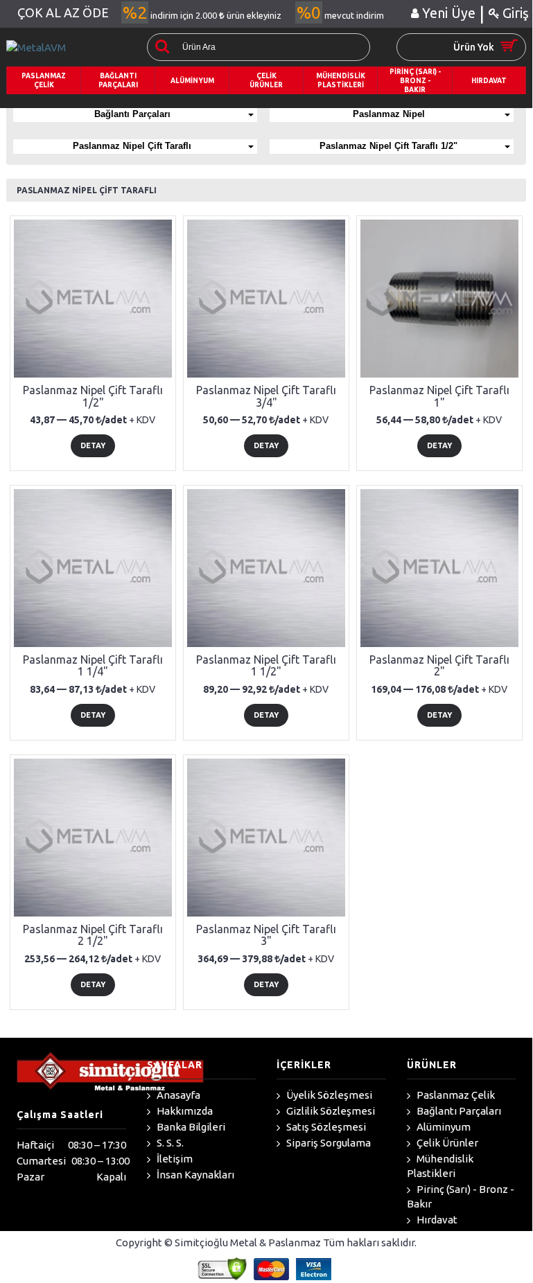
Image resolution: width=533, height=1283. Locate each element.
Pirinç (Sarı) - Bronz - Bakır (460, 1196)
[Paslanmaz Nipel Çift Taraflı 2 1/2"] (93, 838)
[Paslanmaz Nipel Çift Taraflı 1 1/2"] (266, 568)
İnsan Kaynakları (194, 1174)
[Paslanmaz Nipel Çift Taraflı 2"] (439, 568)
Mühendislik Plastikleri (440, 1166)
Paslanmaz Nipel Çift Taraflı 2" (439, 665)
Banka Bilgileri (190, 1127)
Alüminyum (442, 1127)
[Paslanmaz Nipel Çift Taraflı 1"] (439, 299)
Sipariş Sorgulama (327, 1143)
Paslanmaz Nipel (389, 114)
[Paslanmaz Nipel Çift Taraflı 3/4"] (266, 299)
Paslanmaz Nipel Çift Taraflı (132, 146)
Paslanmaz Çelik (454, 1095)
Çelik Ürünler (446, 1143)
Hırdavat (435, 1220)
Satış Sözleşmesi (325, 1127)
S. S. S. (169, 1143)
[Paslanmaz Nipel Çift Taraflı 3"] (266, 838)
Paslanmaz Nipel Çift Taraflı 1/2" (388, 146)
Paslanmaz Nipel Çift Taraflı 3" (266, 935)
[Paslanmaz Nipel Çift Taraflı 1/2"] (93, 299)
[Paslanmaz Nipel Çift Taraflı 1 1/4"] (93, 568)
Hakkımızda (184, 1111)
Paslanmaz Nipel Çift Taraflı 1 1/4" (93, 665)
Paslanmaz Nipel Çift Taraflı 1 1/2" (266, 665)
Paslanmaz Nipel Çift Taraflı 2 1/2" (93, 935)
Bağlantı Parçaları (132, 114)
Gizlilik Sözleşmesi (329, 1111)
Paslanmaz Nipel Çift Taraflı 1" (439, 396)
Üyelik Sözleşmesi (328, 1095)
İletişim (174, 1159)
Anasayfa (177, 1095)
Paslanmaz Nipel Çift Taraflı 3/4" (266, 396)
